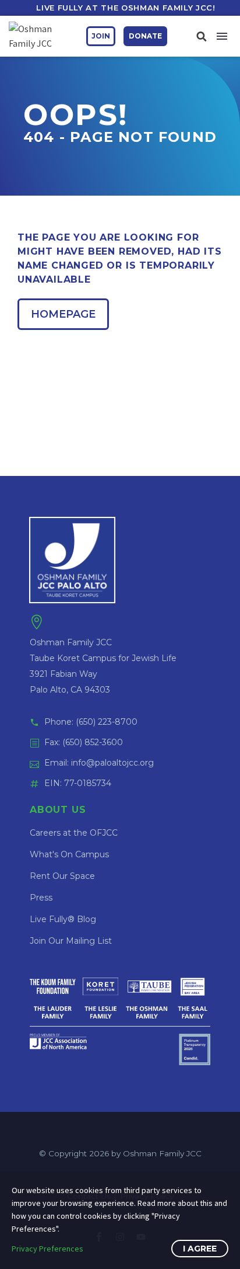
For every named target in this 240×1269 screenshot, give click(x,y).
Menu (222, 36)
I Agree (200, 1248)
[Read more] (201, 36)
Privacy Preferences (47, 1248)
